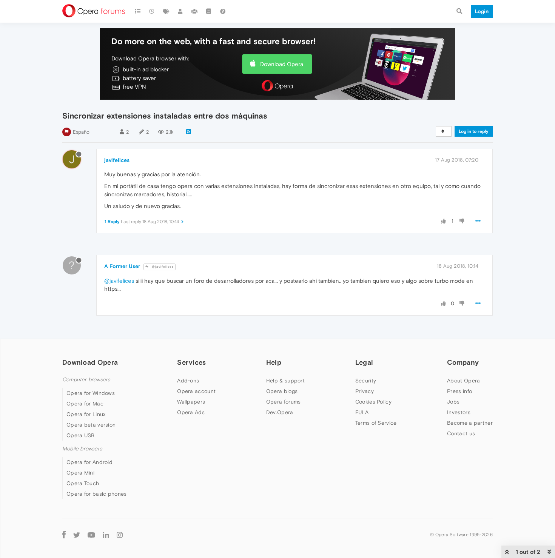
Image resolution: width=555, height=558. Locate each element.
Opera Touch (82, 483)
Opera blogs (282, 391)
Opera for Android (89, 462)
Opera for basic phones (96, 494)
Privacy (364, 391)
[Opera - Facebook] (64, 534)
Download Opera (281, 64)
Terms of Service (376, 423)
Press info (459, 391)
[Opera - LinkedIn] (106, 534)
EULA (361, 412)
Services (191, 362)
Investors (458, 412)
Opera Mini (80, 473)
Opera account (196, 391)
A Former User (122, 266)
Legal (364, 362)
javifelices (117, 160)
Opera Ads (191, 412)
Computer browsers (86, 379)
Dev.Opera (279, 412)
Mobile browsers (82, 448)
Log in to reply (474, 131)
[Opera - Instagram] (119, 534)
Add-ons (188, 381)
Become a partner (470, 423)
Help (273, 362)
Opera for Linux (86, 414)
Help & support (285, 381)
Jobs (453, 402)
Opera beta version (91, 425)
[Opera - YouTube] (91, 534)
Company (463, 362)
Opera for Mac (84, 404)
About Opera (463, 381)
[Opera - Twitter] (76, 534)
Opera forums (283, 402)
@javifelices (162, 266)
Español (82, 132)
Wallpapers (191, 402)
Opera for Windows (90, 393)
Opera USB (80, 435)
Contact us (461, 433)
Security (365, 381)
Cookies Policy (373, 402)
